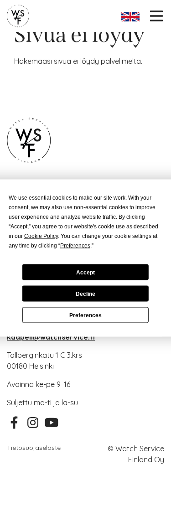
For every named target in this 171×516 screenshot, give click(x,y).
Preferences (85, 315)
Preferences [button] (75, 246)
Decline (85, 293)
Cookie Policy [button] (41, 236)
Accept (85, 272)
